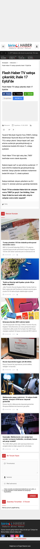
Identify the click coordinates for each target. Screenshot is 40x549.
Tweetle (19, 94)
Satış (5, 204)
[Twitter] (7, 536)
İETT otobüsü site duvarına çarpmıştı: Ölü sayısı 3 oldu (24, 53)
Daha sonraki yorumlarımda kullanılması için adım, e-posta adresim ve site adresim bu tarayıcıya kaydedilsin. (20, 490)
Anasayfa (5, 63)
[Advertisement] (20, 21)
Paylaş (8, 94)
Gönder (30, 94)
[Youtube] (17, 536)
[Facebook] (3, 536)
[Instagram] (12, 536)
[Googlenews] (21, 536)
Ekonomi (13, 63)
